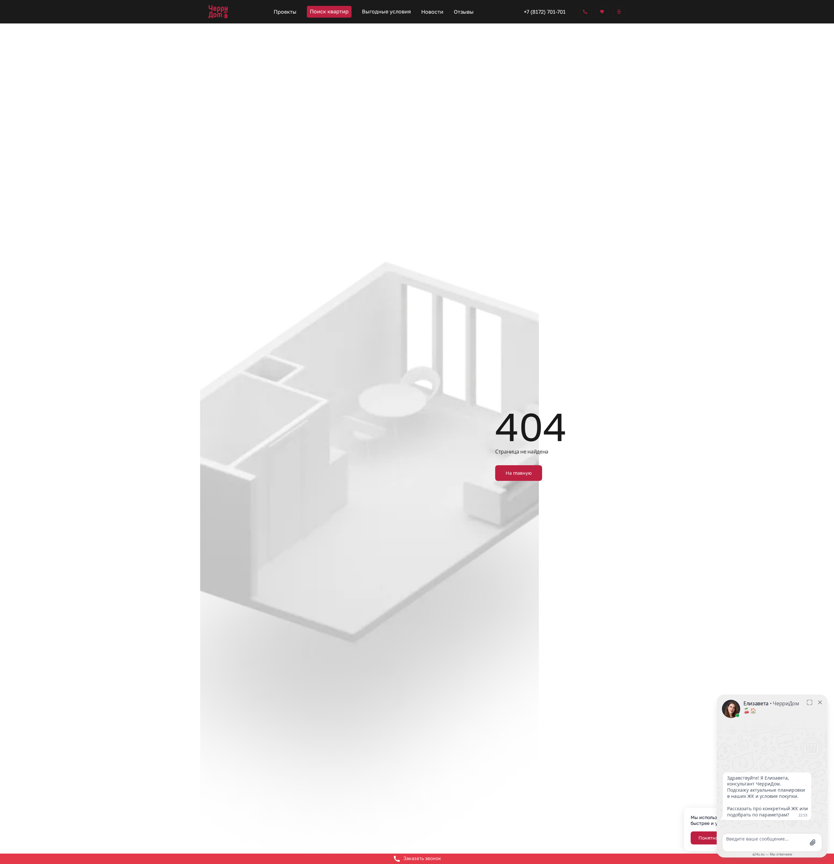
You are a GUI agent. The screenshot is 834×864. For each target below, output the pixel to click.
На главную (519, 473)
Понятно (708, 838)
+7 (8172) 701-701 (545, 12)
